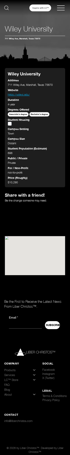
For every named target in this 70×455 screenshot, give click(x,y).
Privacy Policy (51, 400)
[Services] (34, 375)
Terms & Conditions (54, 396)
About (8, 394)
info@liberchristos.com (18, 421)
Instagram (48, 373)
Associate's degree (18, 114)
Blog (7, 389)
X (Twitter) (48, 378)
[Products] (34, 370)
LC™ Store (11, 380)
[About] (34, 394)
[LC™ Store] (34, 379)
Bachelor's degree (39, 114)
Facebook (48, 369)
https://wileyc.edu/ (19, 94)
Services (9, 375)
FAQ (7, 384)
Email (13, 317)
